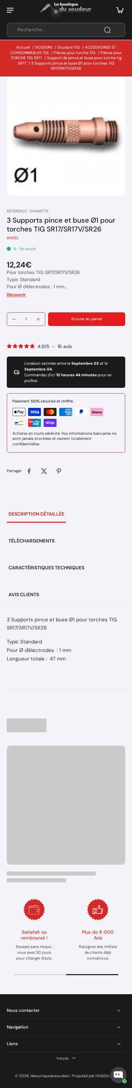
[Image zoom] (66, 135)
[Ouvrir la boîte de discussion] (118, 1075)
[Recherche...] (107, 30)
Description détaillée (36, 514)
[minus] (14, 319)
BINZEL (13, 238)
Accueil (23, 47)
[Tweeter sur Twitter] (44, 471)
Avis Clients (23, 594)
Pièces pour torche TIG (74, 52)
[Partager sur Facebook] (29, 471)
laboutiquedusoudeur (50, 1075)
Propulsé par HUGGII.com (94, 1075)
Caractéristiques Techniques (46, 568)
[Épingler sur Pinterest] (58, 471)
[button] (86, 319)
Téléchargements (31, 541)
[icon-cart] (117, 10)
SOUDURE (43, 47)
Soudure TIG (69, 47)
